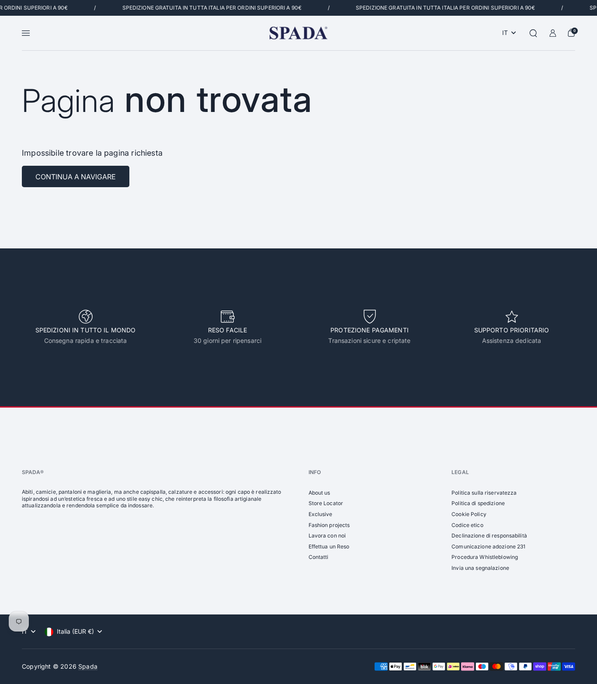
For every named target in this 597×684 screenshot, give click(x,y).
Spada (87, 666)
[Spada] (298, 33)
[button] (533, 33)
